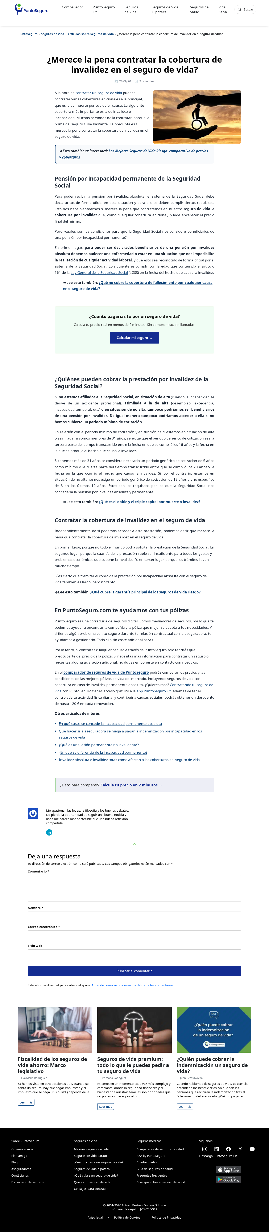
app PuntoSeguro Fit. (155, 691)
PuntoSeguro (28, 34)
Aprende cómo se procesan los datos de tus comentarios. (132, 985)
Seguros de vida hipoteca (92, 1169)
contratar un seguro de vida (98, 92)
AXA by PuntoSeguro (151, 1156)
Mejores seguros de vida (91, 1149)
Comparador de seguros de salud (160, 1149)
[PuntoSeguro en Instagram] (204, 1149)
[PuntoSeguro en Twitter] (240, 1149)
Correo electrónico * (44, 927)
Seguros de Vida (131, 9)
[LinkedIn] (49, 832)
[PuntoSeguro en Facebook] (228, 1149)
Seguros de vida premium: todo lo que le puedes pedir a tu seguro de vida (133, 1065)
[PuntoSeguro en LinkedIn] (216, 1149)
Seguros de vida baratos (91, 1156)
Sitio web (35, 945)
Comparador (72, 7)
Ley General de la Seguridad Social (99, 272)
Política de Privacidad (167, 1217)
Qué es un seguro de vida (92, 1182)
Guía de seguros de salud (155, 1169)
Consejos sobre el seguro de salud (161, 1182)
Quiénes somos (22, 1149)
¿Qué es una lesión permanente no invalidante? (99, 744)
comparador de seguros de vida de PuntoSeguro (106, 672)
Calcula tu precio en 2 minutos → (131, 784)
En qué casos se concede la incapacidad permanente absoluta (110, 723)
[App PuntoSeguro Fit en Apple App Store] (228, 1168)
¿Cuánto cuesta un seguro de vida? (98, 1162)
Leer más (26, 1102)
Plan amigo (19, 1156)
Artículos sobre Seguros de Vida (90, 34)
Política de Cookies (127, 1217)
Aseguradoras (21, 1169)
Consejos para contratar (91, 1189)
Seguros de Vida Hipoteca (165, 9)
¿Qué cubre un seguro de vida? (96, 1175)
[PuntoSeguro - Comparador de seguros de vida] (31, 9)
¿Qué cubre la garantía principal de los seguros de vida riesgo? (145, 592)
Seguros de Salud (199, 9)
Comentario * (38, 871)
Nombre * (35, 908)
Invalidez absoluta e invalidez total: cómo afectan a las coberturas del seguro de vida (129, 759)
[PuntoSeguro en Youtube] (252, 1149)
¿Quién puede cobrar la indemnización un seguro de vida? (212, 1065)
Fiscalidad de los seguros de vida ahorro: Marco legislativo (52, 1065)
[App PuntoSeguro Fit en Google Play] (228, 1178)
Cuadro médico (147, 1162)
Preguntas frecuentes (152, 1175)
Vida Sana (223, 9)
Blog (14, 1162)
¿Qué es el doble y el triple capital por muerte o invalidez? (149, 501)
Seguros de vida (52, 34)
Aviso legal (95, 1217)
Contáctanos (20, 1175)
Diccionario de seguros (27, 1182)
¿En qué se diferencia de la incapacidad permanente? (103, 752)
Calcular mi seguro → (134, 337)
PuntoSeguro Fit (104, 9)
